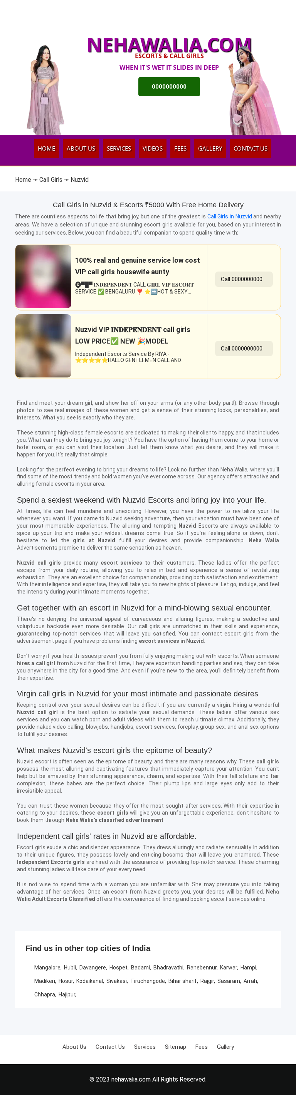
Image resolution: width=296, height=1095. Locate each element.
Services (119, 148)
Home (46, 148)
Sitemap (175, 1046)
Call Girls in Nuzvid (230, 216)
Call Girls (50, 179)
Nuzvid (80, 179)
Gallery (210, 148)
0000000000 (169, 86)
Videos (153, 148)
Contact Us (250, 148)
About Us (81, 148)
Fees (180, 148)
